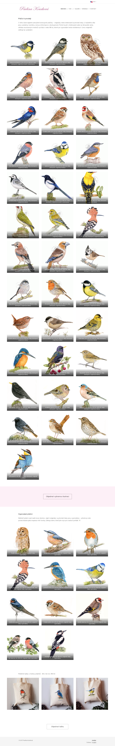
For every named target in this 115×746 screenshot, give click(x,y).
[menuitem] (64, 9)
